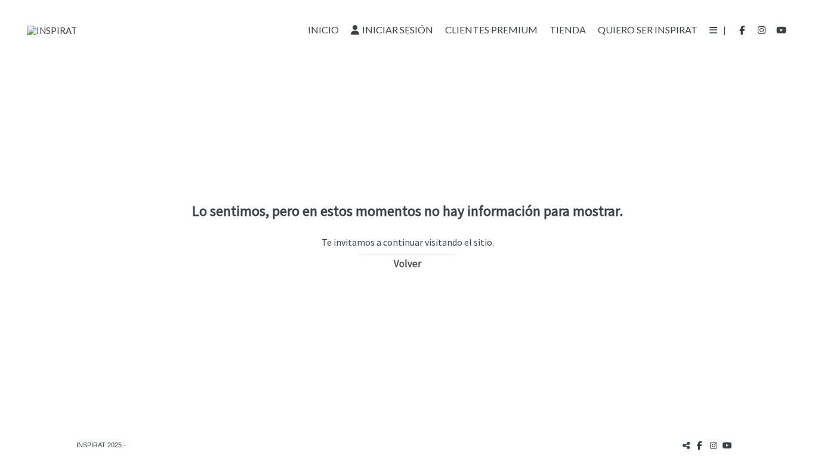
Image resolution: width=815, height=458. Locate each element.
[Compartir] (686, 445)
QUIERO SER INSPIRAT (647, 29)
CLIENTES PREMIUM (491, 29)
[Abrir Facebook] (742, 30)
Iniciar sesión (397, 29)
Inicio (323, 29)
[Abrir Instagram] (762, 30)
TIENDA (567, 29)
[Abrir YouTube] (782, 30)
